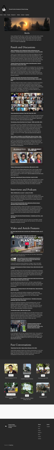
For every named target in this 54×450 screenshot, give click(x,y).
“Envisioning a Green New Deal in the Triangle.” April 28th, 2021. (26, 122)
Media (27, 395)
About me (11, 375)
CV (43, 394)
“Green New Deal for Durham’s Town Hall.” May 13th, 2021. (23, 113)
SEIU (25, 312)
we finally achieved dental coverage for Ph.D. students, (27, 335)
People (43, 375)
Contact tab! (22, 41)
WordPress (11, 445)
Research (27, 376)
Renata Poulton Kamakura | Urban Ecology (18, 9)
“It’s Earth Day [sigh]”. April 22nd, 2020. (21, 310)
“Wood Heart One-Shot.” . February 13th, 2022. (24, 348)
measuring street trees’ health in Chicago (19, 303)
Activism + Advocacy (11, 394)
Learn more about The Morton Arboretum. (23, 308)
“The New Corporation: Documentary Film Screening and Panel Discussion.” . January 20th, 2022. (26, 79)
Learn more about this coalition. (26, 119)
